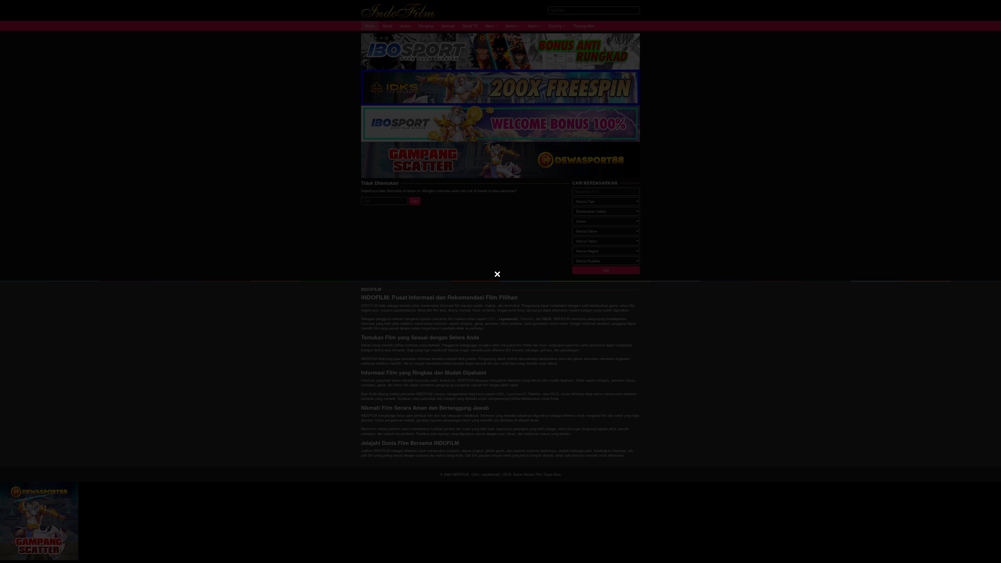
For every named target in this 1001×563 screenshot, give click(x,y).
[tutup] (497, 274)
